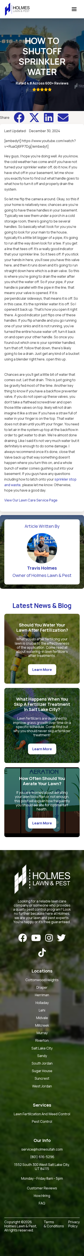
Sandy (42, 1056)
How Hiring (42, 1196)
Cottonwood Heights (42, 980)
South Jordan (42, 1063)
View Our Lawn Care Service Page (31, 500)
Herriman (42, 995)
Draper (42, 987)
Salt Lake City (42, 1048)
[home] (16, 9)
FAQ (42, 1203)
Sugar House (42, 1071)
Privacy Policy (74, 1224)
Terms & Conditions (54, 1224)
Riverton (42, 1040)
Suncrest (42, 1078)
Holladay (42, 1003)
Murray (42, 1033)
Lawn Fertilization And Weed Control (42, 1114)
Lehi (42, 1010)
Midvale (42, 1018)
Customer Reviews (42, 1188)
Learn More (42, 669)
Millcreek (42, 1025)
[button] (74, 9)
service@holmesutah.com (42, 1149)
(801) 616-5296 (42, 1157)
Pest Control (42, 1122)
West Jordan (42, 1086)
